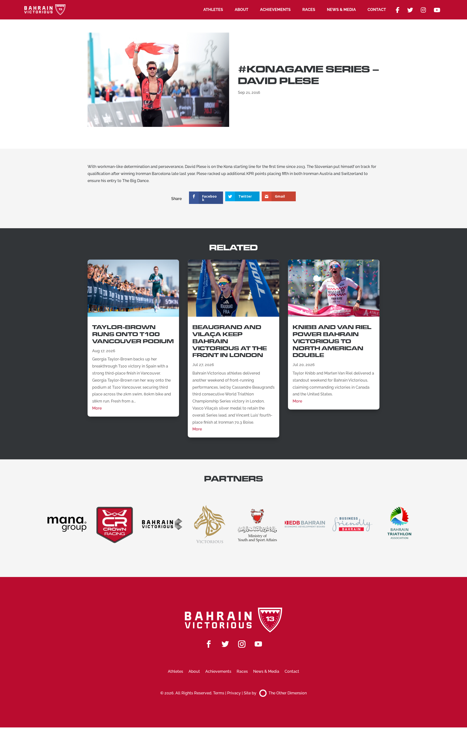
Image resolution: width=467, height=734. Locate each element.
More (97, 408)
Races (308, 9)
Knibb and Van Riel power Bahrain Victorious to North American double (332, 341)
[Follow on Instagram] (241, 644)
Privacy (234, 693)
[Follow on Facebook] (208, 644)
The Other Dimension (288, 693)
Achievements (275, 9)
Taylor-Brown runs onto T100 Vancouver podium (133, 334)
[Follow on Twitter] (225, 644)
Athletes (213, 9)
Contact (377, 9)
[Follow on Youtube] (258, 644)
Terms (218, 693)
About (241, 9)
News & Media (341, 9)
